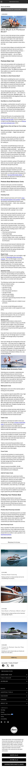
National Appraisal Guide (7, 119)
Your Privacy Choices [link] (6, 714)
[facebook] (1, 722)
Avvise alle (14, 760)
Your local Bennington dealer (14, 174)
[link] (14, 688)
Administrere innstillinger (14, 764)
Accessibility (4, 719)
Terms (2, 716)
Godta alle (14, 755)
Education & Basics (6, 537)
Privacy (2, 712)
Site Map (3, 710)
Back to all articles (5, 6)
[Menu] (1, 1)
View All (14, 657)
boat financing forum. (6, 534)
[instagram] (4, 722)
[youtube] (8, 722)
